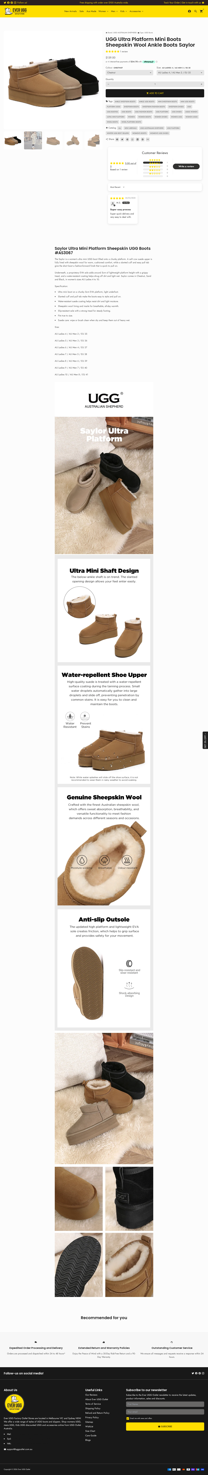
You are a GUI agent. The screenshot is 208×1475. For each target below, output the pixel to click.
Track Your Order (172, 2)
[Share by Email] (148, 139)
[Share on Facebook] (117, 139)
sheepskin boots (131, 106)
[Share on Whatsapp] (132, 139)
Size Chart (90, 1431)
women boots (144, 117)
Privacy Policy (92, 1417)
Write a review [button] (186, 166)
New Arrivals (70, 11)
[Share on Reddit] (143, 139)
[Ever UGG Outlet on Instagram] (15, 2)
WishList (89, 1426)
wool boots (112, 122)
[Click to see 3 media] (53, 140)
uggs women (191, 111)
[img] (117, 198)
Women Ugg (176, 117)
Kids (123, 11)
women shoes (161, 117)
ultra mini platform (115, 117)
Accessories (137, 11)
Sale (82, 11)
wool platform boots (131, 122)
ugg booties (112, 111)
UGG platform (162, 111)
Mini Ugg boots (187, 101)
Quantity (110, 79)
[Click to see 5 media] (94, 140)
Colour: (114, 67)
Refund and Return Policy (97, 1413)
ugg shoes (177, 111)
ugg (189, 106)
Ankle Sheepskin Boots (125, 101)
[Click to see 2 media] (33, 140)
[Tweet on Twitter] (122, 139)
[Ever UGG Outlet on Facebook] (8, 2)
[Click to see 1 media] (13, 140)
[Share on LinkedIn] (138, 139)
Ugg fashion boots (143, 111)
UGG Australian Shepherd (151, 128)
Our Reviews (91, 1394)
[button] (113, 51)
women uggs (192, 117)
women (131, 117)
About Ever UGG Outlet (96, 1399)
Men (114, 11)
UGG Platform (173, 128)
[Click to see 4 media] (73, 140)
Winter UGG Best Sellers (118, 133)
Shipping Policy (92, 1408)
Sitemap (89, 1422)
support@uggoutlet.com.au (18, 1449)
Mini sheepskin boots (167, 101)
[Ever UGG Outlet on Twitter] (5, 2)
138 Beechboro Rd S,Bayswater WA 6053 (32, 1443)
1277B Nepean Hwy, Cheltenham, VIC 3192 (33, 1434)
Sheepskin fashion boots (153, 106)
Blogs (88, 1440)
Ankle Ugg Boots (146, 101)
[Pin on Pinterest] (127, 139)
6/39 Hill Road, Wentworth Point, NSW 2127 (34, 1438)
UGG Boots (126, 111)
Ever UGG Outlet (24, 1469)
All (119, 128)
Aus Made (91, 11)
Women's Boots (139, 133)
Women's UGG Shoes (159, 133)
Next (98, 80)
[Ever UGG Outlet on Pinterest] (12, 2)
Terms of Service (93, 1403)
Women (103, 11)
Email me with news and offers (141, 1418)
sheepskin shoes (176, 106)
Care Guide (90, 1435)
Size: (173, 67)
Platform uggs (113, 106)
